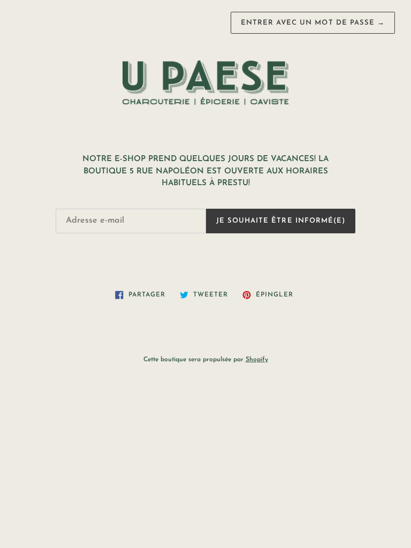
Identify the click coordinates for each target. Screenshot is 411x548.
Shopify (257, 359)
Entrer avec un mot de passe (313, 22)
